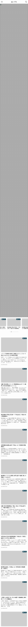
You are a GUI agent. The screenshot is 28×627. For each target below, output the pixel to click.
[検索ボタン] (26, 2)
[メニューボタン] (2, 2)
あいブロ (14, 2)
